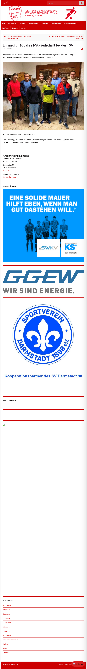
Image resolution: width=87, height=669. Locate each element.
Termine (23, 23)
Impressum (69, 664)
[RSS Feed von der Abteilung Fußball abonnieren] (4, 2)
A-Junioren (7, 605)
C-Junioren (7, 618)
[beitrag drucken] (82, 49)
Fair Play (5, 28)
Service (23, 28)
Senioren (6, 644)
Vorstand (45, 23)
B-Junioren (7, 614)
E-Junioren (6, 627)
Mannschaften (34, 23)
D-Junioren (7, 623)
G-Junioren (7, 635)
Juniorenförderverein (10, 640)
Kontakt (14, 28)
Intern (61, 664)
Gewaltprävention (70, 23)
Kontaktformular (9, 177)
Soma (5, 648)
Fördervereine (56, 23)
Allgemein (6, 610)
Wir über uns (12, 23)
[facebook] (7, 2)
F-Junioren (6, 631)
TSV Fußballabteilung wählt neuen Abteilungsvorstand (17, 37)
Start (3, 23)
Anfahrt (6, 170)
